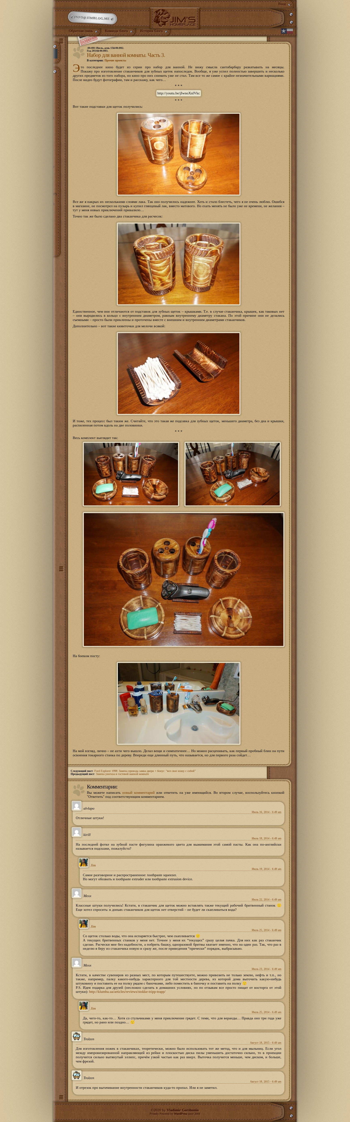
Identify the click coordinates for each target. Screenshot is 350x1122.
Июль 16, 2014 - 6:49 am (266, 812)
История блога (151, 31)
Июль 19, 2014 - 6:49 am (266, 869)
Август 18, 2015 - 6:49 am (265, 1042)
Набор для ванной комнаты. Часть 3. (126, 55)
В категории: (106, 60)
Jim (93, 865)
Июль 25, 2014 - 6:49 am (266, 930)
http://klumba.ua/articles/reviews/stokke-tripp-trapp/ (127, 992)
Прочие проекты (115, 60)
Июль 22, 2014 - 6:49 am (266, 899)
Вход (282, 4)
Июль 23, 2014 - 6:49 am (266, 969)
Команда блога (116, 31)
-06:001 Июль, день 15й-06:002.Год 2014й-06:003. (105, 49)
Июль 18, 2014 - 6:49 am (266, 838)
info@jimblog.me (92, 18)
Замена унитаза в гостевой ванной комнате (122, 774)
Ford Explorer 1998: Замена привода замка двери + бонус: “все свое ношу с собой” (145, 771)
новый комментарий (138, 793)
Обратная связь (81, 31)
